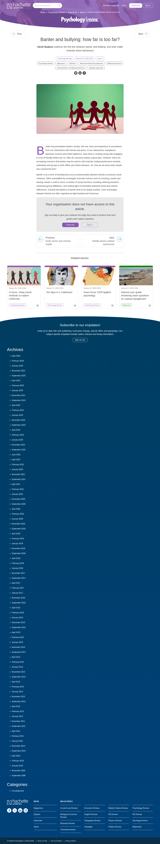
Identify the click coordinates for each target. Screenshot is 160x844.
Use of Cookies (56, 841)
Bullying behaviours (114, 63)
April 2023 (16, 430)
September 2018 (19, 553)
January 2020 (17, 519)
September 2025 (19, 376)
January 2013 (17, 692)
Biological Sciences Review (68, 815)
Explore (37, 814)
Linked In (80, 73)
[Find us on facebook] (9, 810)
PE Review (113, 814)
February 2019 (18, 539)
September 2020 (19, 504)
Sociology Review (140, 821)
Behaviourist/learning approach (91, 63)
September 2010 (19, 751)
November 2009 (18, 771)
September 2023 (19, 425)
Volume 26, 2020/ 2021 (84, 58)
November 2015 (18, 622)
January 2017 (17, 593)
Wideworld (136, 827)
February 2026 (18, 361)
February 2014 (18, 662)
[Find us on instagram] (26, 810)
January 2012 (17, 716)
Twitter (75, 73)
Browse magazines (111, 5)
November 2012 (18, 697)
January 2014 (17, 667)
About (36, 827)
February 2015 (18, 637)
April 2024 (16, 405)
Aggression (61, 63)
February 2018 (18, 563)
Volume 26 (72, 12)
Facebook (84, 73)
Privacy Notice (70, 841)
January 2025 (17, 390)
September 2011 (18, 726)
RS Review (137, 814)
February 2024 (18, 410)
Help (124, 5)
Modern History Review (118, 808)
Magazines (38, 808)
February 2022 (18, 464)
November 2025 (18, 371)
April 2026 (16, 356)
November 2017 (18, 573)
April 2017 (16, 583)
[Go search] (60, 5)
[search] (47, 5)
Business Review (67, 823)
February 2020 (18, 514)
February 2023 (18, 435)
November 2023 (18, 420)
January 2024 (17, 415)
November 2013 (18, 672)
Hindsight (88, 827)
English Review (90, 814)
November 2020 (18, 499)
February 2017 (18, 588)
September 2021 (19, 479)
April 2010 (16, 756)
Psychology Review (56, 12)
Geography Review (92, 821)
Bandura (72, 63)
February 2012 (18, 711)
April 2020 (16, 509)
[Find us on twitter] (15, 810)
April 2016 (16, 608)
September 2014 (19, 652)
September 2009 (19, 776)
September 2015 (19, 627)
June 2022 (16, 455)
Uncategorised (18, 791)
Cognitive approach (96, 68)
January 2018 (17, 568)
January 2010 (17, 766)
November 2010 (18, 746)
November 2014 (18, 647)
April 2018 (16, 558)
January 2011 (17, 741)
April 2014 (16, 657)
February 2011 (18, 736)
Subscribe (135, 5)
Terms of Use (42, 841)
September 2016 (19, 603)
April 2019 (16, 534)
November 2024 (18, 395)
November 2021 (18, 474)
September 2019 (19, 529)
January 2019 (17, 543)
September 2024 (19, 400)
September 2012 (19, 701)
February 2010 (18, 761)
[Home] (18, 5)
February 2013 (18, 687)
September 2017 (19, 578)
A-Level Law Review (69, 808)
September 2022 (19, 450)
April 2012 (16, 706)
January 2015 (17, 642)
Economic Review (91, 808)
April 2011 (16, 731)
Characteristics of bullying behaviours (71, 68)
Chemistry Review (68, 830)
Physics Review (115, 821)
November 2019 (18, 524)
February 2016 (18, 613)
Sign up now (80, 340)
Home (42, 12)
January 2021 (17, 494)
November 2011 (18, 721)
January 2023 (17, 440)
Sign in (148, 5)
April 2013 (16, 682)
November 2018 (18, 548)
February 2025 (18, 386)
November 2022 (18, 445)
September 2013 (19, 677)
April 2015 (16, 632)
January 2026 (17, 366)
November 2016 (18, 598)
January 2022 (17, 469)
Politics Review (114, 827)
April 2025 (16, 381)
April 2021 (16, 484)
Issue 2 (83, 12)
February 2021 (18, 489)
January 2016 (17, 618)
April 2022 (16, 460)
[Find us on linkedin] (20, 810)
